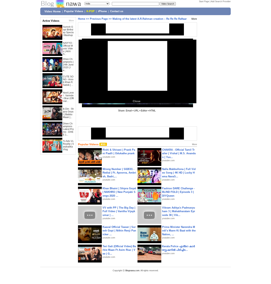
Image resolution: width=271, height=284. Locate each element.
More (71, 20)
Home (81, 18)
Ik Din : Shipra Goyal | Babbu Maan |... (68, 113)
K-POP (90, 11)
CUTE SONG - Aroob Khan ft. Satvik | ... (68, 80)
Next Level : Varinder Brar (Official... (68, 96)
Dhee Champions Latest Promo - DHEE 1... (68, 129)
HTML (152, 110)
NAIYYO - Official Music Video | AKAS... (68, 49)
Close (136, 101)
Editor (144, 110)
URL (136, 110)
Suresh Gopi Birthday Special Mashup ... (68, 32)
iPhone (102, 11)
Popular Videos (73, 11)
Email (129, 110)
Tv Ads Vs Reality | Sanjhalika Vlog (68, 145)
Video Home (52, 11)
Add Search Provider (221, 1)
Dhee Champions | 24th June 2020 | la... (68, 65)
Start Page (204, 1)
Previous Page (99, 18)
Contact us (116, 11)
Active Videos (50, 20)
